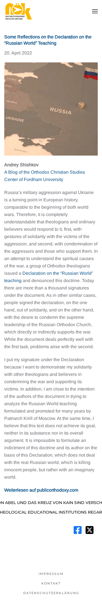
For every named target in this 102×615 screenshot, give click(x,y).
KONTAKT (51, 583)
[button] (95, 11)
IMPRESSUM (51, 574)
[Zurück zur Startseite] (18, 11)
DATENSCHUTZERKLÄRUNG (51, 593)
